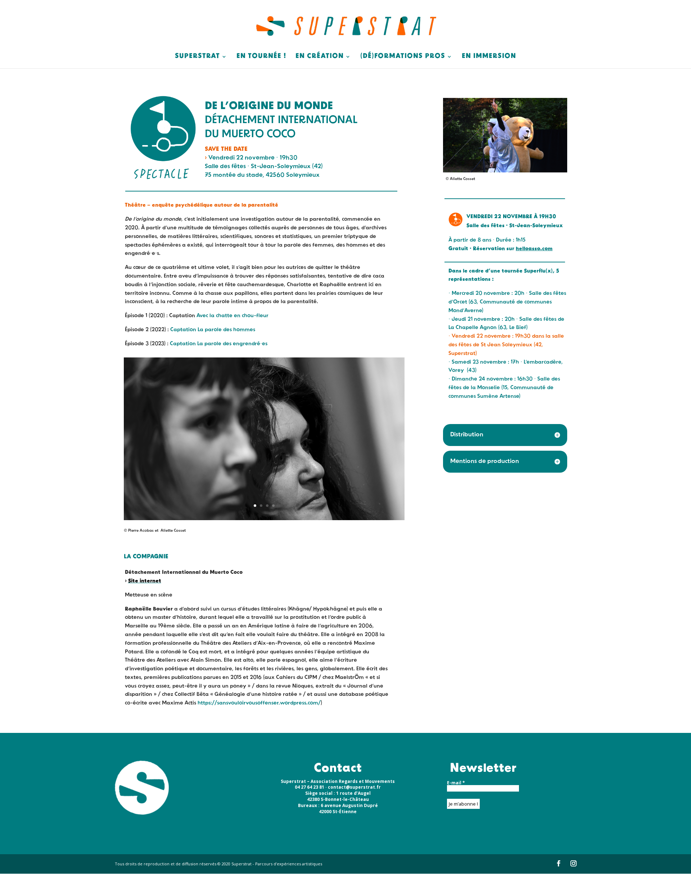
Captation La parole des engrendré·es (218, 344)
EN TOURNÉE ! (261, 57)
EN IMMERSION (489, 57)
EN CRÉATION (319, 57)
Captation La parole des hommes (212, 330)
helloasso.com (534, 249)
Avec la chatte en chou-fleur (232, 316)
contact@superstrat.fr (354, 787)
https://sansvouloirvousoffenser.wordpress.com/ (259, 703)
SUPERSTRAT (197, 57)
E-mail (456, 783)
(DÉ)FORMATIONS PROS (402, 57)
